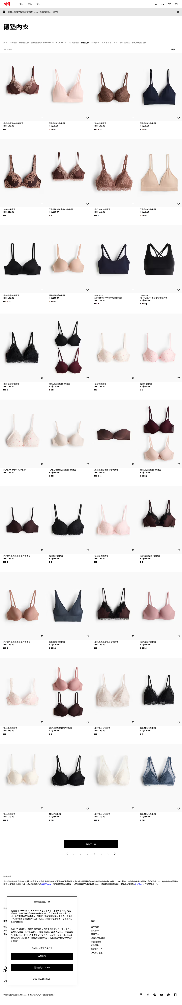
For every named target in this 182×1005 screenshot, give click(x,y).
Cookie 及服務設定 (42, 979)
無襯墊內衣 (46, 884)
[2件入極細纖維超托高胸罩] (68, 692)
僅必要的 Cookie (42, 968)
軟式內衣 (139, 884)
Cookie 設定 (97, 952)
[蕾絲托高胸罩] (113, 87)
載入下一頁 (91, 844)
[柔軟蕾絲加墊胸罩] (113, 173)
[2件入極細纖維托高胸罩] (68, 348)
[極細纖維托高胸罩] (23, 259)
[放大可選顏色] (5, 129)
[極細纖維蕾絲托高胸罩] (23, 87)
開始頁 (6, 908)
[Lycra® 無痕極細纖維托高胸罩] (68, 434)
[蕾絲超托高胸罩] (68, 520)
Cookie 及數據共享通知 (42, 948)
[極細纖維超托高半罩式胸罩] (113, 434)
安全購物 (95, 945)
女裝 (21, 3)
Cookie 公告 (97, 948)
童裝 (39, 3)
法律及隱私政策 (98, 937)
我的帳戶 (95, 930)
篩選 (173, 49)
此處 (43, 12)
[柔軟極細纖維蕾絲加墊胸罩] (68, 173)
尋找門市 (95, 934)
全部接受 (42, 956)
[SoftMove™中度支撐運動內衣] (113, 259)
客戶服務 (95, 926)
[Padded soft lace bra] (23, 434)
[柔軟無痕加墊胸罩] (68, 87)
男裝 (30, 3)
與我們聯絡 (96, 941)
